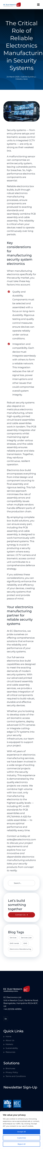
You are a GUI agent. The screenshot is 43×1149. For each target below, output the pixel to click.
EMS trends (14, 943)
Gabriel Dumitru (28, 77)
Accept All (21, 1132)
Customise (21, 1138)
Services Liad (26, 938)
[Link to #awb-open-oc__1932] (38, 4)
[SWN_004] (12, 4)
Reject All (21, 1144)
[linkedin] (5, 1018)
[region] (21, 1130)
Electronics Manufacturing (20, 949)
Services (13, 938)
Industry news (21, 79)
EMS (25, 943)
